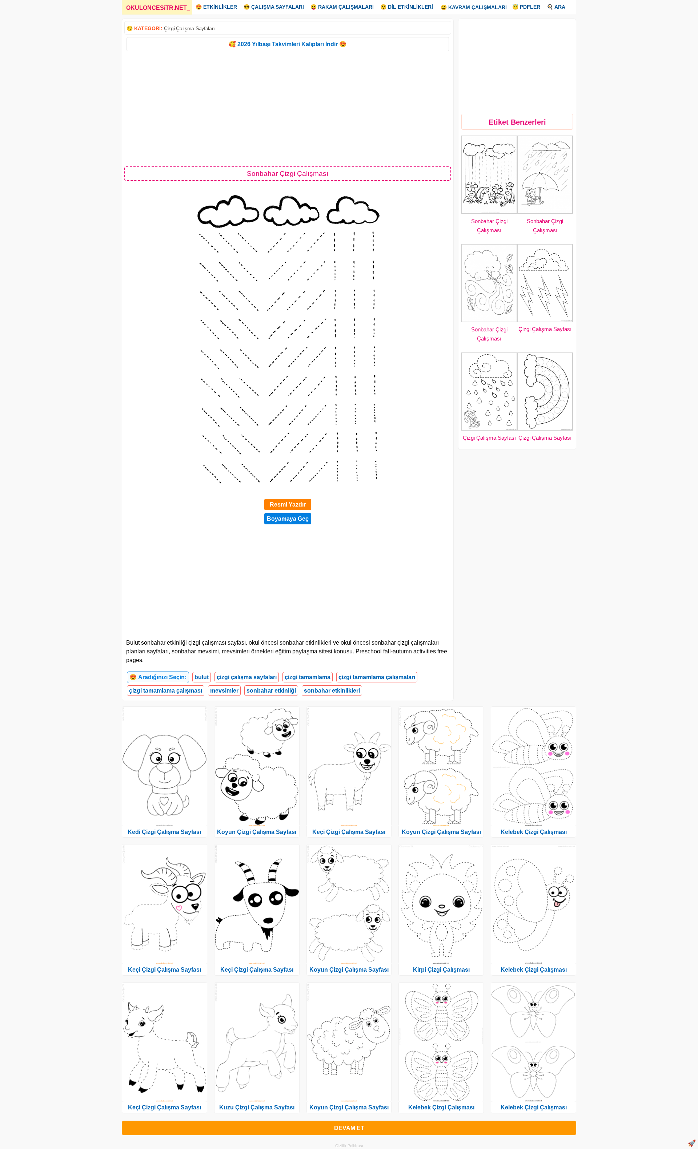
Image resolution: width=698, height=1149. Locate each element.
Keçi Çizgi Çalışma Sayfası (164, 970)
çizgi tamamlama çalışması (165, 691)
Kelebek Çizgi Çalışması (441, 1107)
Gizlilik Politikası (349, 1146)
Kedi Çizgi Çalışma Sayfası (164, 832)
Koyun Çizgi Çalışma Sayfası (256, 832)
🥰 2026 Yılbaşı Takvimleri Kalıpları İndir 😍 (287, 44)
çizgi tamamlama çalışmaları (376, 677)
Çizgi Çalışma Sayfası (544, 329)
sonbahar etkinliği (271, 691)
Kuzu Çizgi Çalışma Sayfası (256, 1107)
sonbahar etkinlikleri (332, 691)
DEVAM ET (349, 1128)
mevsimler (224, 691)
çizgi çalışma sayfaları (247, 677)
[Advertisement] (287, 108)
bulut (201, 677)
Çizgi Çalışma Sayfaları (189, 28)
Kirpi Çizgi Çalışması (441, 970)
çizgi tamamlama (307, 677)
